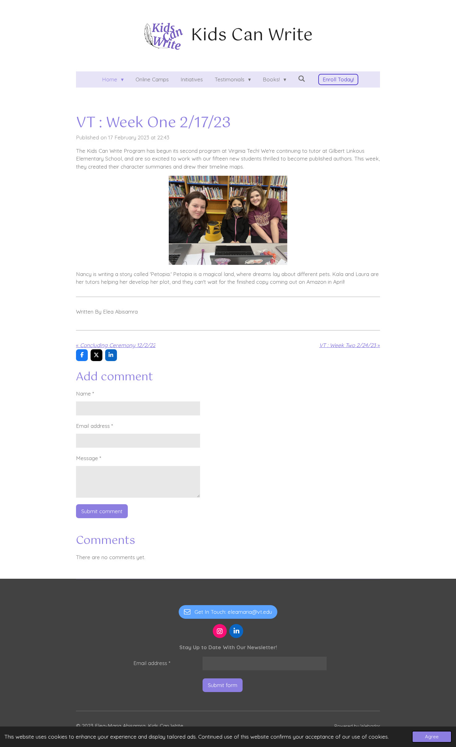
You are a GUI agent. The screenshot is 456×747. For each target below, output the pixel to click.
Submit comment (102, 511)
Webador (370, 726)
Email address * (94, 426)
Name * (85, 393)
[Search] (302, 79)
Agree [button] (432, 737)
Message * (88, 458)
